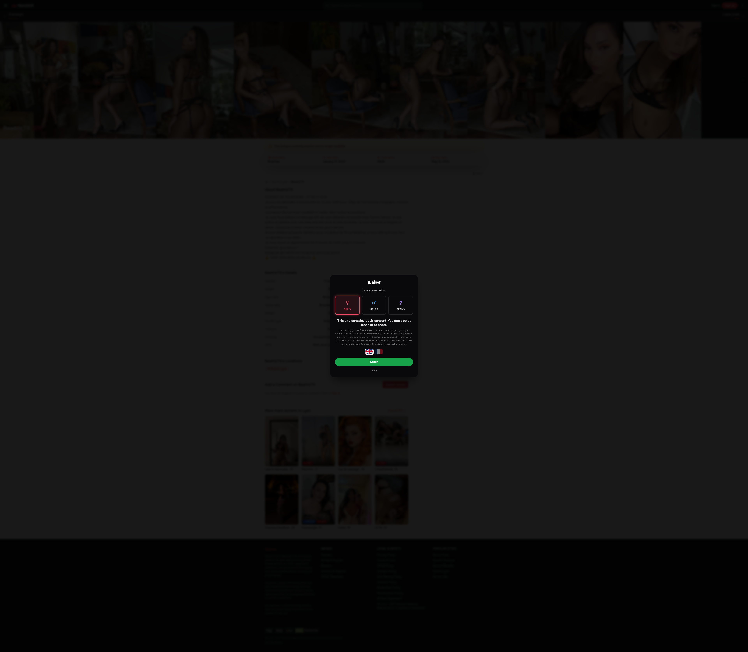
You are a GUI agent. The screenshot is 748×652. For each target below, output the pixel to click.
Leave (374, 370)
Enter (374, 362)
